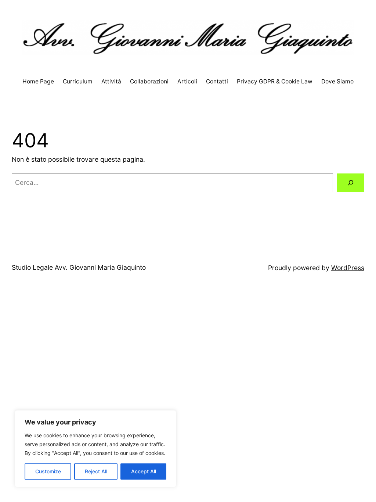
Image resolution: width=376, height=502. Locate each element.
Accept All (143, 471)
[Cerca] (350, 182)
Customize (48, 471)
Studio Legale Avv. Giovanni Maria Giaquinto (79, 267)
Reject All (96, 471)
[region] (95, 448)
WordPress (347, 268)
